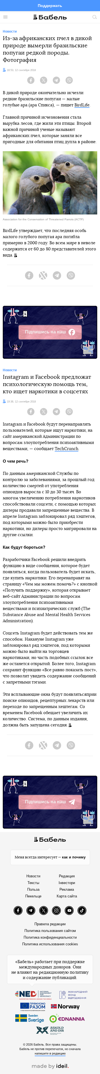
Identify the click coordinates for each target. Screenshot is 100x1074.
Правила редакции (50, 924)
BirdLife (81, 105)
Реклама (66, 889)
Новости (33, 876)
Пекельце (33, 896)
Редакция (67, 876)
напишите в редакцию (50, 1053)
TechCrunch (66, 449)
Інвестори (67, 883)
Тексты (33, 883)
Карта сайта (67, 896)
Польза (33, 889)
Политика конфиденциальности (50, 937)
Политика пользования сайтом (50, 931)
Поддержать (50, 5)
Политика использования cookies (50, 944)
